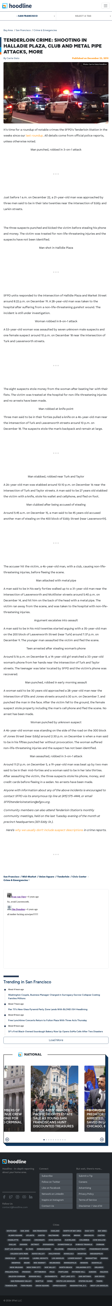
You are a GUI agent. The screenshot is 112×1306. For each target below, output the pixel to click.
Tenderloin (63, 877)
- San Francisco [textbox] (27, 15)
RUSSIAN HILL (35, 1276)
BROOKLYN (89, 1235)
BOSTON (66, 1235)
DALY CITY (89, 1231)
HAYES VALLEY (38, 1254)
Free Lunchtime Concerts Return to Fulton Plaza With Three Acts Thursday (47, 1020)
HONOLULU (69, 1254)
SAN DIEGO (99, 1276)
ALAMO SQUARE (15, 1235)
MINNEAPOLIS (70, 1263)
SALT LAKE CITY (68, 1276)
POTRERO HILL (78, 1272)
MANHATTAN (91, 1258)
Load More (56, 1040)
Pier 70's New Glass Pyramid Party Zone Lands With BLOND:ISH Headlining (48, 1009)
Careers (83, 1182)
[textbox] (84, 16)
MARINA (104, 1258)
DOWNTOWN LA (65, 1245)
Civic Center (79, 877)
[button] (7, 1139)
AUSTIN (41, 1235)
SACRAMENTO (51, 1276)
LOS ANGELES (58, 1258)
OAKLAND (55, 1231)
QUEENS (92, 1272)
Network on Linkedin (53, 1194)
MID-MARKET (40, 1263)
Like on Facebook (51, 1188)
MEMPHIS (16, 1263)
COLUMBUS (84, 1240)
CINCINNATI (39, 1240)
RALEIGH (104, 1272)
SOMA (49, 1281)
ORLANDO (99, 1267)
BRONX (77, 1235)
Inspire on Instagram (53, 1200)
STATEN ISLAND (85, 1281)
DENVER (23, 1245)
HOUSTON (82, 1254)
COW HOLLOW (99, 1240)
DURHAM (100, 1245)
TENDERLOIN (11, 1286)
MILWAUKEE (55, 1263)
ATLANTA (30, 1235)
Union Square (46, 877)
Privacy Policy (86, 1194)
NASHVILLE (97, 1263)
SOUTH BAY (11, 1231)
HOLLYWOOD (54, 1254)
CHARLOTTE (13, 1240)
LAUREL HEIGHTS (40, 1258)
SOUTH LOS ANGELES (65, 1281)
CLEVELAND (70, 1240)
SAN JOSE (25, 1231)
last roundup (34, 135)
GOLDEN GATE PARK (19, 1254)
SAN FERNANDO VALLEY (21, 1281)
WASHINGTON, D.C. (78, 1286)
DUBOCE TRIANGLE (84, 1245)
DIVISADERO (48, 1245)
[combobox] (28, 16)
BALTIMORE (54, 1235)
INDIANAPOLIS (96, 1254)
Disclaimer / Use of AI (90, 1206)
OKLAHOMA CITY (83, 1267)
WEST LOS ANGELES (99, 1286)
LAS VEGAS (24, 1258)
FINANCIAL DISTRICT (76, 1249)
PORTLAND (63, 1272)
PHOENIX (26, 1272)
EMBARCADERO (44, 1249)
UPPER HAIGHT (59, 1286)
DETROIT (35, 1245)
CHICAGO (26, 1240)
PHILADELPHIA (11, 1272)
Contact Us (48, 1206)
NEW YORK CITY (34, 1267)
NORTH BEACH (65, 1267)
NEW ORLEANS (16, 1267)
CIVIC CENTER (55, 1240)
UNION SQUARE (42, 1286)
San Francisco (23, 30)
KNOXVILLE (10, 1258)
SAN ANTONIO (85, 1276)
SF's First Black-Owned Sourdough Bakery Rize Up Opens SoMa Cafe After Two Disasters (55, 1031)
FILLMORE (59, 1249)
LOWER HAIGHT (75, 1258)
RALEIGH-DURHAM (17, 1276)
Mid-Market (29, 877)
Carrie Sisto (11, 58)
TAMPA (99, 1281)
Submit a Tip (85, 1176)
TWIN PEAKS (26, 1286)
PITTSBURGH (40, 1272)
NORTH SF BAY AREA (72, 1231)
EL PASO (29, 1249)
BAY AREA (102, 1231)
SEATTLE (39, 1281)
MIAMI (27, 1263)
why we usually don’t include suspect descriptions (49, 830)
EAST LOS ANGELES (13, 1249)
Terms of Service (88, 1200)
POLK (52, 1272)
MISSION (84, 1263)
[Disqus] (56, 928)
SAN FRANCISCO (40, 1231)
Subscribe (47, 1176)
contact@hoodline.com (15, 1207)
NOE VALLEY (50, 1267)
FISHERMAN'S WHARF (99, 1249)
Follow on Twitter (51, 1182)
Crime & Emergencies (45, 30)
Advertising (85, 1188)
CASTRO (101, 1235)
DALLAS (12, 1245)
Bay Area (8, 30)
